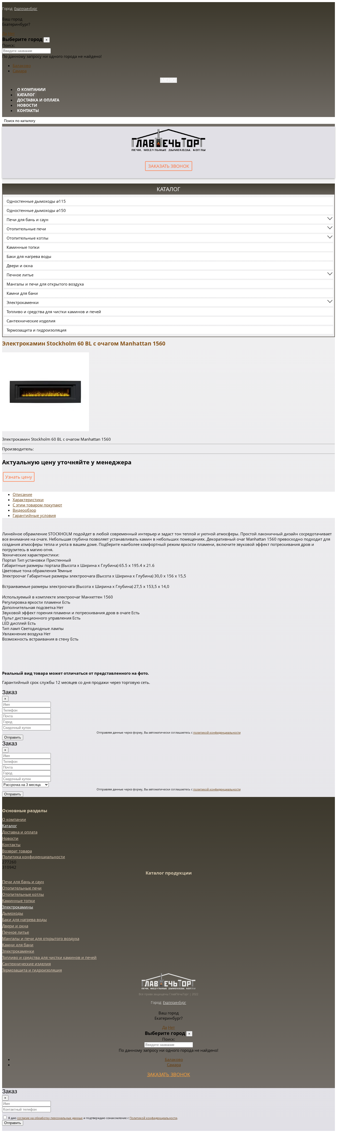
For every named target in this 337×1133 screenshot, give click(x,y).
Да (4, 33)
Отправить (12, 737)
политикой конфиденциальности (217, 732)
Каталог (26, 94)
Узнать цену (18, 477)
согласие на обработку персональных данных (50, 1118)
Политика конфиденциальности (33, 856)
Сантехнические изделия (31, 320)
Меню (168, 80)
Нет (11, 33)
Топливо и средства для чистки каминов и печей (54, 311)
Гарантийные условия (34, 515)
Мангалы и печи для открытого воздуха (45, 284)
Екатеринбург (25, 8)
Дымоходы (12, 913)
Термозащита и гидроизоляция (36, 330)
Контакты (28, 110)
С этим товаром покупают (37, 504)
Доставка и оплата (38, 100)
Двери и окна (20, 265)
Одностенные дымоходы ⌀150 (36, 210)
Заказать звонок (168, 166)
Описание (22, 494)
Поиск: (8, 45)
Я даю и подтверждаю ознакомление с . (92, 1118)
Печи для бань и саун (27, 219)
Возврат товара (17, 850)
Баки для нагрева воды (29, 256)
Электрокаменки (23, 302)
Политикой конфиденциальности (153, 1118)
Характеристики (28, 499)
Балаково (22, 65)
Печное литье (20, 274)
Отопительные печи (26, 228)
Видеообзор (24, 510)
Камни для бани (22, 293)
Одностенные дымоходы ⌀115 (36, 201)
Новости (27, 105)
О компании (31, 89)
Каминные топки (23, 247)
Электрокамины (17, 907)
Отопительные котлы (27, 238)
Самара (20, 70)
